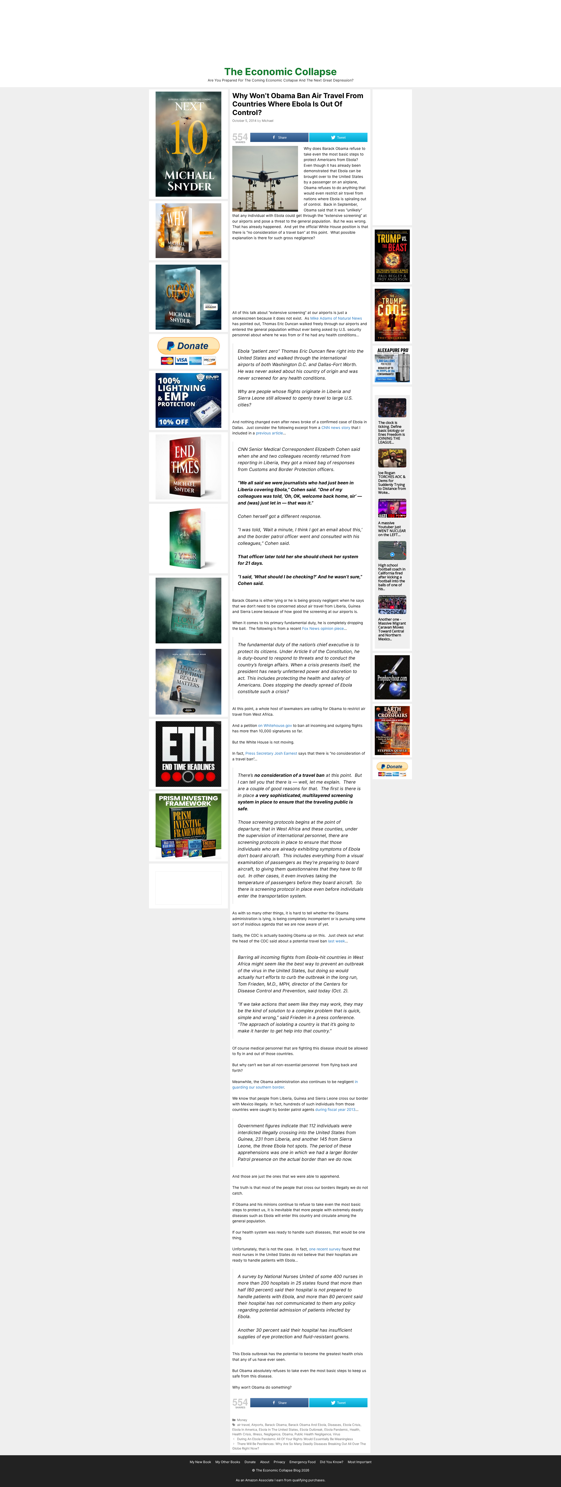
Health (354, 1429)
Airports (257, 1425)
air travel (243, 1425)
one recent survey (325, 1249)
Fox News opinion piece (323, 628)
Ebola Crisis (351, 1425)
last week (336, 941)
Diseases (334, 1425)
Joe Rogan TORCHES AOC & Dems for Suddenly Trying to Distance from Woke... (392, 482)
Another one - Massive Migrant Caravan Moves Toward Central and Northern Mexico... (392, 629)
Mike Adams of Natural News (336, 318)
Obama (287, 1434)
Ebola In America (244, 1429)
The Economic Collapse (280, 71)
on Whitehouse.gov (275, 725)
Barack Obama (276, 1425)
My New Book (200, 1462)
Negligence (272, 1434)
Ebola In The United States (278, 1429)
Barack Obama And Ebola (307, 1425)
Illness (257, 1434)
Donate (250, 1462)
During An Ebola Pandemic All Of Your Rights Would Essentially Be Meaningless (295, 1439)
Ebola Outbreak (311, 1429)
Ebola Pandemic (336, 1429)
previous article (269, 433)
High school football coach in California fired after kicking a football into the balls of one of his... (391, 577)
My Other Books (227, 1462)
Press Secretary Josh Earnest (271, 753)
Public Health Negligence (313, 1434)
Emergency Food (302, 1462)
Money (242, 1420)
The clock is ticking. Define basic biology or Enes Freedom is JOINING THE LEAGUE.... (391, 432)
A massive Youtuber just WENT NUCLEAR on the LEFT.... (392, 529)
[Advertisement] (280, 35)
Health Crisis (241, 1434)
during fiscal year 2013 (335, 1109)
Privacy (279, 1462)
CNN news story (335, 427)
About (264, 1462)
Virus (336, 1434)
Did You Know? (331, 1462)
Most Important (359, 1462)
